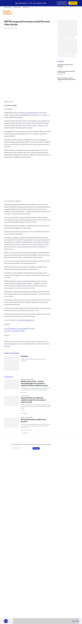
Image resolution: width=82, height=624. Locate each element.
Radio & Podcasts (23, 3)
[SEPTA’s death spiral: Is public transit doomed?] (11, 423)
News (16, 3)
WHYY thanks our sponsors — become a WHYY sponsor (66, 37)
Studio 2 (23, 417)
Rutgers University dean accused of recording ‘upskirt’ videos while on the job (66, 78)
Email (15, 335)
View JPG (6, 324)
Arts (31, 3)
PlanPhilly (24, 356)
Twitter (12, 335)
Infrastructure (17, 7)
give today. (7, 346)
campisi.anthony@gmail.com (25, 320)
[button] (6, 621)
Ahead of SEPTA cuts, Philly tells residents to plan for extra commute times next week (33, 400)
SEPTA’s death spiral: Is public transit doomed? (33, 420)
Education (39, 3)
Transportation (26, 7)
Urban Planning (7, 7)
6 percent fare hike (30, 113)
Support (44, 3)
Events (34, 3)
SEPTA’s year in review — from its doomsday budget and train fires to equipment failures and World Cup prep (34, 383)
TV (28, 3)
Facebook (10, 335)
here (42, 125)
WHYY (7, 3)
